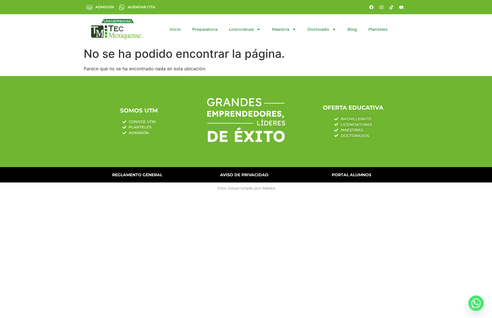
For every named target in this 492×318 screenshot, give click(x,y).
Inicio (175, 29)
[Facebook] (371, 7)
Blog (352, 29)
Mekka (268, 188)
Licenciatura (241, 29)
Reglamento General (137, 174)
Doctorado (318, 29)
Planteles (378, 29)
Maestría (280, 29)
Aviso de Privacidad (244, 174)
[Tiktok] (391, 7)
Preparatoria (205, 29)
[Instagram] (381, 7)
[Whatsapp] (476, 303)
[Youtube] (401, 7)
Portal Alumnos (351, 174)
